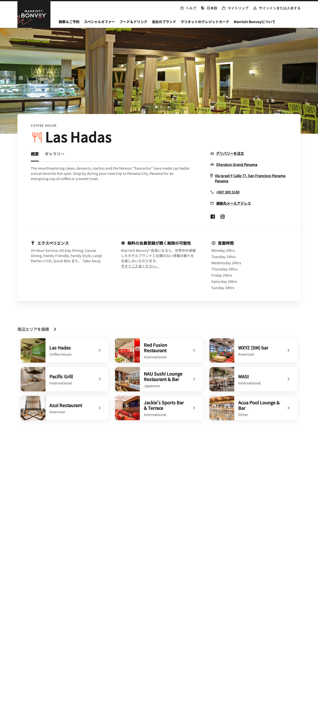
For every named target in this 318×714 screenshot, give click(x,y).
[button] (209, 7)
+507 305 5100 (227, 191)
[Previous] (149, 107)
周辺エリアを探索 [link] (33, 329)
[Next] (169, 107)
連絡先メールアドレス (233, 203)
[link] (65, 350)
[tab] (35, 156)
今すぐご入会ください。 (158, 265)
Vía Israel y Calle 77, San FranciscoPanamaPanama (250, 178)
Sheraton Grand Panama (236, 164)
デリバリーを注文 (230, 153)
